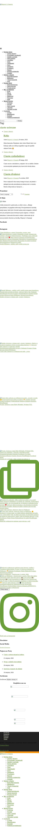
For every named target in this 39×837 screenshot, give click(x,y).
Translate (27, 194)
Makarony (10, 96)
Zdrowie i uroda (12, 109)
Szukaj (19, 120)
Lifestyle (9, 107)
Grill (8, 81)
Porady (9, 104)
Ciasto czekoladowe (14, 156)
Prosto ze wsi (11, 88)
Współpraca (10, 114)
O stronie (7, 111)
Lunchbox (10, 60)
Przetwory (10, 68)
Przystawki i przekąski (14, 55)
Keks (6, 135)
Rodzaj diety (8, 83)
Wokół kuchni (8, 101)
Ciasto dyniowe (12, 174)
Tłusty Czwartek (12, 80)
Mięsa (9, 93)
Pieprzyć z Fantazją (13, 139)
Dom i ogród (11, 106)
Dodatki (9, 73)
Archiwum (3, 679)
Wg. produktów (9, 90)
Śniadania (10, 66)
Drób (8, 91)
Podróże (9, 103)
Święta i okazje (9, 75)
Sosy (8, 65)
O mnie (9, 112)
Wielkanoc (10, 78)
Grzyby (9, 94)
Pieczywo (10, 98)
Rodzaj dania (8, 52)
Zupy (8, 62)
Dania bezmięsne (12, 85)
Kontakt (9, 116)
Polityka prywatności (13, 117)
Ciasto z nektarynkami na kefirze (14, 654)
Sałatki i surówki (12, 57)
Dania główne (11, 58)
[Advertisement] (19, 24)
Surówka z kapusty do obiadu (13, 669)
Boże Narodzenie (12, 76)
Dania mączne (11, 86)
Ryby (8, 99)
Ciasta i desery (11, 53)
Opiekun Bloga (4, 745)
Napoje (9, 70)
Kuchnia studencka (13, 71)
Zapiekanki (10, 63)
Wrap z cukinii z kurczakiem (12, 662)
